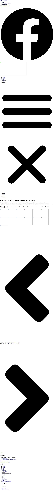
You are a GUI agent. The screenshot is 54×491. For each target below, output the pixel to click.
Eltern (3, 79)
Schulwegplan (4, 471)
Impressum (4, 488)
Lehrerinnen (4, 80)
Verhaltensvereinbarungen (6, 473)
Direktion (3, 82)
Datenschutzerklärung (5, 486)
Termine (3, 78)
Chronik (3, 77)
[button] (27, 137)
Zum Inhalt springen (3, 0)
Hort (3, 81)
